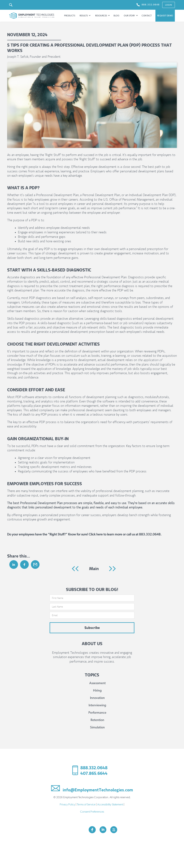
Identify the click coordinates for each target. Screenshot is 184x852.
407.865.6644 (93, 773)
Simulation (97, 727)
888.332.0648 (93, 767)
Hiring (97, 690)
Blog (116, 16)
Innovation (97, 698)
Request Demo (165, 16)
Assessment (97, 683)
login (168, 5)
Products (69, 16)
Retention (97, 720)
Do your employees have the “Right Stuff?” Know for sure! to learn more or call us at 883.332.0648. (84, 534)
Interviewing (97, 705)
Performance (97, 712)
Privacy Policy (67, 804)
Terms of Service (86, 804)
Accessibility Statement (110, 804)
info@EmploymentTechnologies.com (97, 789)
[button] (85, 16)
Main (94, 568)
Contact (147, 16)
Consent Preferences (92, 811)
